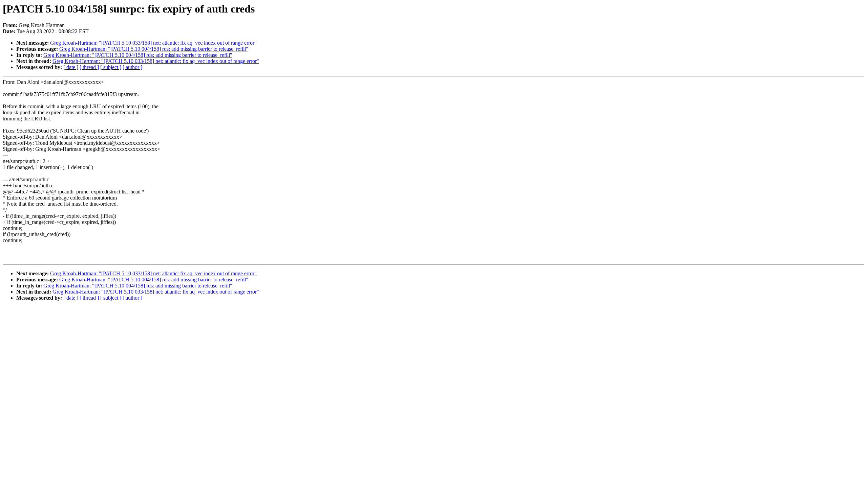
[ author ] (132, 67)
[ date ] (70, 67)
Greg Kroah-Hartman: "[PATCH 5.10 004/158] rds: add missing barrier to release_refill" (153, 49)
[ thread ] (89, 67)
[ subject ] (110, 67)
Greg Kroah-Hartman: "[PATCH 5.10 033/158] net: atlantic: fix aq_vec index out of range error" (153, 43)
